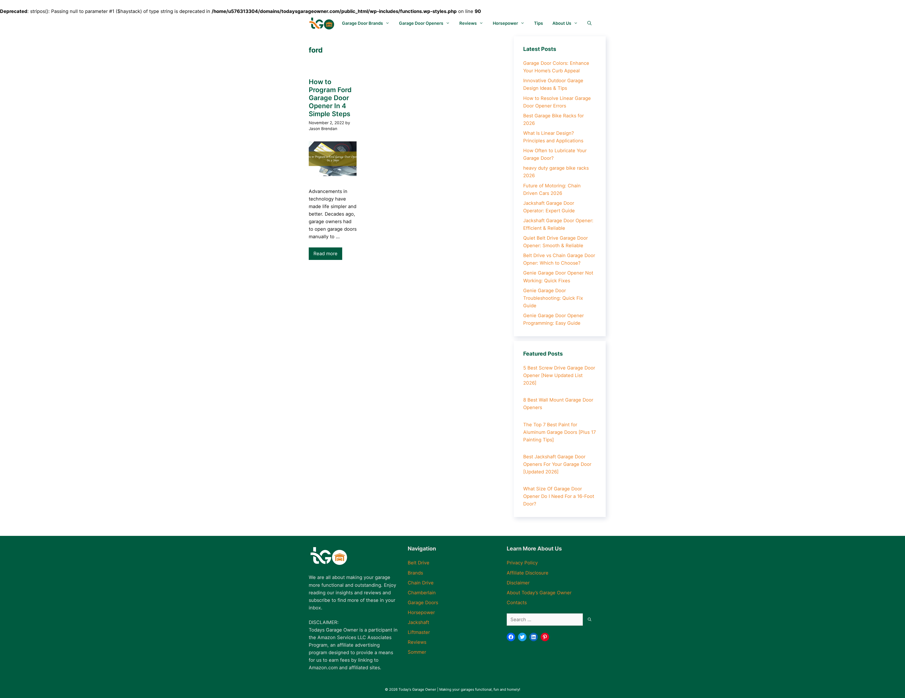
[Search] (589, 619)
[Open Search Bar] (589, 23)
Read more (325, 253)
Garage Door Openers (421, 23)
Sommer (417, 652)
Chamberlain (422, 592)
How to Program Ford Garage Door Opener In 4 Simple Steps (330, 98)
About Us (561, 23)
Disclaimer (518, 583)
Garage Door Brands (362, 23)
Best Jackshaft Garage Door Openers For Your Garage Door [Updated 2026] (557, 464)
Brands (415, 573)
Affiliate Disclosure (527, 573)
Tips (538, 23)
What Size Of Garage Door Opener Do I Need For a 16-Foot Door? (558, 496)
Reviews (468, 23)
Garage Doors (423, 602)
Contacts (517, 602)
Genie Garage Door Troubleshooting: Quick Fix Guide (553, 298)
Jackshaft (418, 622)
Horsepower (505, 23)
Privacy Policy (522, 563)
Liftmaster (419, 632)
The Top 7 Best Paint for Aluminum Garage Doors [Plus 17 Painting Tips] (559, 432)
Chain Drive (421, 583)
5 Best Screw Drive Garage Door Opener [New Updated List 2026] (559, 375)
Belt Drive (418, 563)
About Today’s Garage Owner (539, 592)
